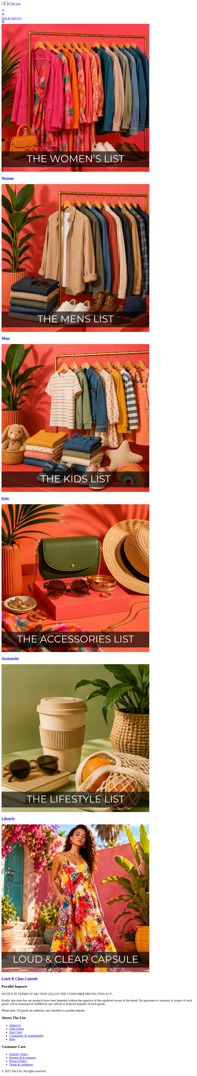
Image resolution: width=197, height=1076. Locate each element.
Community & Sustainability (26, 1035)
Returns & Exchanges (22, 1057)
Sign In (6, 18)
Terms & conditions (21, 1064)
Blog (12, 1039)
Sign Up (16, 18)
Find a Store (16, 1028)
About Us (15, 1025)
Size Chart (15, 1032)
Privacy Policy (18, 1061)
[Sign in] (3, 14)
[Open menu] (4, 4)
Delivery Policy (18, 1054)
